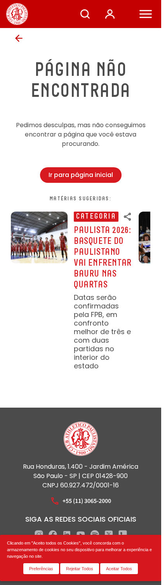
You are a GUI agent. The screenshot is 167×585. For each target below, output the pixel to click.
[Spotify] (94, 534)
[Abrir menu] (145, 14)
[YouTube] (80, 534)
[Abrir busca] (85, 14)
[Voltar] (18, 38)
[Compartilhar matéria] (127, 216)
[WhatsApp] (122, 534)
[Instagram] (38, 534)
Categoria (96, 216)
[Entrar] (110, 14)
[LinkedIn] (66, 534)
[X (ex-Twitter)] (108, 534)
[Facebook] (52, 534)
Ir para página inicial (81, 174)
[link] (71, 291)
